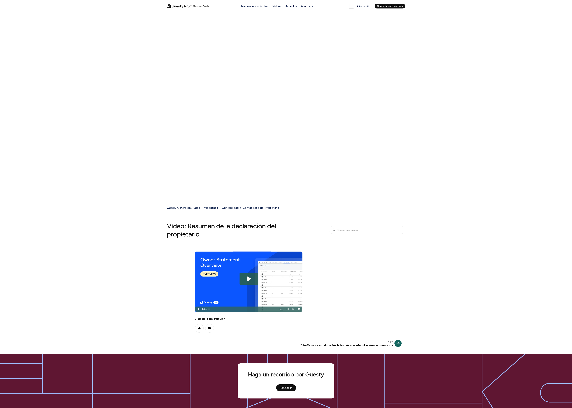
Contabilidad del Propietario (261, 208)
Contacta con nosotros (390, 6)
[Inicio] (179, 6)
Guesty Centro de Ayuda (183, 208)
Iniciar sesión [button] (363, 6)
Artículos (291, 6)
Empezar (286, 388)
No (209, 328)
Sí (199, 328)
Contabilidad (230, 208)
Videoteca (211, 208)
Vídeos (276, 6)
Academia (307, 6)
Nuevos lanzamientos (254, 6)
